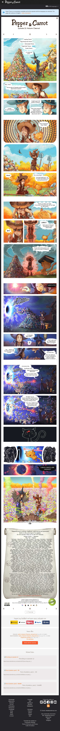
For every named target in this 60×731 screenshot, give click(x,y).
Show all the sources (30, 642)
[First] (4, 34)
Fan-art (11, 704)
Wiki (30, 701)
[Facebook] (48, 703)
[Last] (56, 34)
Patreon (30, 711)
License (12, 716)
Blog (11, 712)
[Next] (46, 34)
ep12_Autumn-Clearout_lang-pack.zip (34, 635)
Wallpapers (30, 706)
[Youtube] (55, 703)
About (11, 714)
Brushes (30, 704)
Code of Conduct (30, 725)
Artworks (11, 702)
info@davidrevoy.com (51, 710)
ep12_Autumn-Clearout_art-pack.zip (32, 634)
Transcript (30, 612)
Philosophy (11, 706)
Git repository (30, 639)
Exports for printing (30, 637)
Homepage (11, 699)
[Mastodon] (41, 703)
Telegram (48, 720)
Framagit (30, 699)
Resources (11, 707)
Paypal (30, 714)
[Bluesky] (45, 703)
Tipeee (30, 712)
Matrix (48, 718)
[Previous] (13, 34)
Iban (30, 716)
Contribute (11, 709)
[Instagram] (52, 703)
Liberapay (30, 709)
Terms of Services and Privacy (30, 724)
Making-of (30, 702)
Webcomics (11, 701)
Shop (11, 711)
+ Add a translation (26, 13)
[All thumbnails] (30, 34)
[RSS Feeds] (48, 706)
